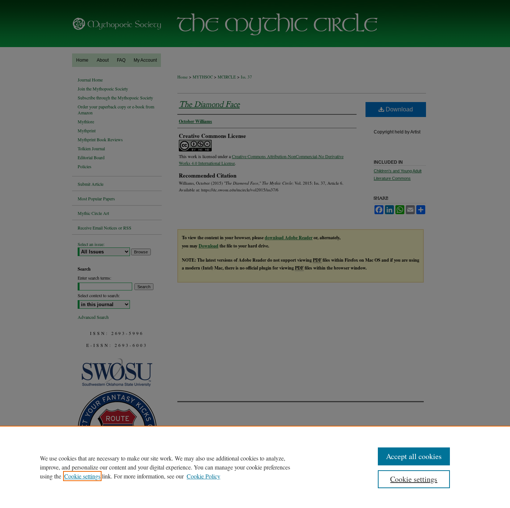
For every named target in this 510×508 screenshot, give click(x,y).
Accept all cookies (414, 456)
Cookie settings (82, 476)
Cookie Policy (203, 476)
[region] (255, 467)
